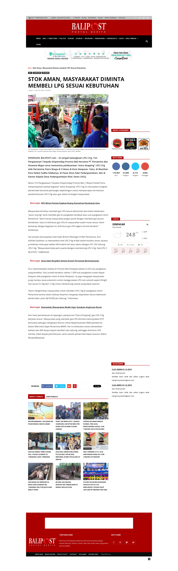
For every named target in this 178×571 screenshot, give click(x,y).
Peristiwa (53, 38)
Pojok (100, 18)
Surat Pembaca (111, 18)
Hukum (71, 38)
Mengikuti (126, 163)
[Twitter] (144, 18)
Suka (116, 163)
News (38, 38)
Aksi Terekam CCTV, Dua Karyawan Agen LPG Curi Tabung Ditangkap (93, 454)
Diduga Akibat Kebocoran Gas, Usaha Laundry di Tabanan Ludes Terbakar (39, 454)
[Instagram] (140, 18)
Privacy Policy (62, 554)
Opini (38, 44)
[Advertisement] (89, 8)
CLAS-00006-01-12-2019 (122, 385)
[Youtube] (148, 18)
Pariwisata (112, 38)
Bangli (31, 418)
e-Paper (77, 18)
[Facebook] (136, 18)
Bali (44, 38)
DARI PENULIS (52, 396)
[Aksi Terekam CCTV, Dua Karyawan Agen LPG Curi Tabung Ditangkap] (95, 441)
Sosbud (79, 38)
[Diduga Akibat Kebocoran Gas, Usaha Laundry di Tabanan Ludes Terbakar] (40, 441)
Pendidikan (100, 38)
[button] (147, 41)
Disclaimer (82, 554)
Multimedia (131, 38)
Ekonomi (89, 38)
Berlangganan (146, 163)
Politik (63, 38)
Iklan (84, 18)
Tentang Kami (93, 554)
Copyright (73, 554)
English (122, 18)
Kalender (92, 18)
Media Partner (50, 554)
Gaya (121, 38)
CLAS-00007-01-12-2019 (122, 369)
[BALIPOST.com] (89, 28)
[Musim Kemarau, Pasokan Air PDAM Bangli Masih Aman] (40, 410)
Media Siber (39, 554)
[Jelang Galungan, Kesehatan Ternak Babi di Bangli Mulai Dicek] (68, 471)
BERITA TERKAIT (36, 396)
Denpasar (37, 73)
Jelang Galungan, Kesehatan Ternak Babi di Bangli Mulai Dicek (67, 484)
